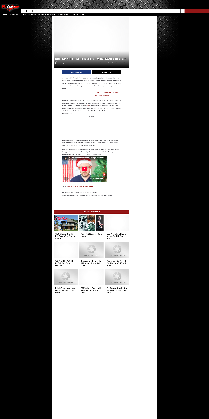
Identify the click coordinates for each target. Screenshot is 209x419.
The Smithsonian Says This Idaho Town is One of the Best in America (65, 236)
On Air (29, 11)
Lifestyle (91, 195)
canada (76, 192)
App (41, 11)
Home (23, 11)
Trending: (5, 14)
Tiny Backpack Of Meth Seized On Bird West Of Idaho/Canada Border (117, 290)
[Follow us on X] (178, 11)
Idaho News (85, 195)
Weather (55, 11)
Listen (35, 11)
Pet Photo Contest (15, 14)
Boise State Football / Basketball (47, 14)
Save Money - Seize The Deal (77, 14)
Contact (62, 11)
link (88, 106)
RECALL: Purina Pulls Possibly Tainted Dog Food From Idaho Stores (91, 290)
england (80, 192)
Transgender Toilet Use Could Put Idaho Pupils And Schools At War (117, 263)
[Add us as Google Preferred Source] (170, 11)
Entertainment (78, 195)
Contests (47, 11)
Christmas (71, 195)
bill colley (70, 192)
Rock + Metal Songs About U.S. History (91, 235)
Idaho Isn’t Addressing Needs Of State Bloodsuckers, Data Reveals (65, 290)
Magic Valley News (98, 195)
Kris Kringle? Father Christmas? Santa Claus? (80, 186)
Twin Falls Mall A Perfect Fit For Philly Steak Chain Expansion (64, 263)
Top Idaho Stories (63, 14)
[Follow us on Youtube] (183, 11)
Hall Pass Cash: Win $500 (29, 14)
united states (93, 192)
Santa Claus (86, 192)
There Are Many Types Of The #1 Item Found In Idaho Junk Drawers (91, 263)
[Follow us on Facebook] (174, 11)
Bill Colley (61, 63)
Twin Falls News (108, 195)
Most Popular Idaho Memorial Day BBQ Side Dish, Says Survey (116, 236)
